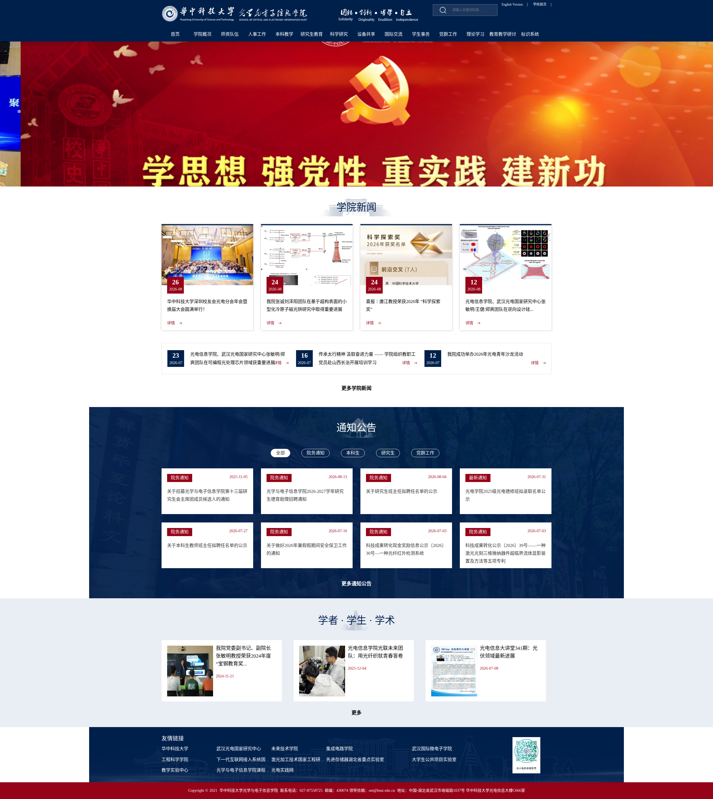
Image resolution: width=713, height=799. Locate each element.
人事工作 (257, 34)
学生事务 (421, 34)
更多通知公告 (356, 584)
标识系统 (530, 34)
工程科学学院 (175, 759)
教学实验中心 (175, 770)
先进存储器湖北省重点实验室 (355, 759)
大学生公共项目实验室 (434, 759)
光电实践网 (282, 770)
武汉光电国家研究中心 (238, 748)
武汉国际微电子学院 (432, 748)
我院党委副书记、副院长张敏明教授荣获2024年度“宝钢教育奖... (243, 656)
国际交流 (393, 34)
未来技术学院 (284, 748)
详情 (171, 323)
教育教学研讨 (502, 34)
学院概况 (202, 34)
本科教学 (284, 34)
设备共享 (366, 34)
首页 (175, 34)
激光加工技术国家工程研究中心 (302, 759)
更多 (356, 713)
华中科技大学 (175, 748)
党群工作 (448, 34)
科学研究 (339, 34)
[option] (356, 114)
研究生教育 (312, 34)
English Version (512, 4)
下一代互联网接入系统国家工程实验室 (254, 759)
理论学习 (475, 34)
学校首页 (539, 4)
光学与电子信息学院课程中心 (245, 770)
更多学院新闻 (356, 388)
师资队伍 (230, 34)
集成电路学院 (339, 748)
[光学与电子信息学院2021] (235, 8)
